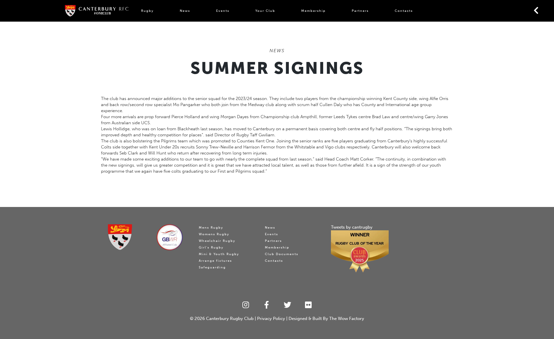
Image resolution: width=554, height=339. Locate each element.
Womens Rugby (214, 234)
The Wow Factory (346, 318)
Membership (313, 11)
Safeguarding (212, 267)
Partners (360, 11)
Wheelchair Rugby (217, 241)
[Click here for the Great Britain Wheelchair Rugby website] (169, 237)
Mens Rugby (211, 227)
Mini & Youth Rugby (219, 254)
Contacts (404, 11)
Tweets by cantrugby (352, 227)
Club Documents (281, 254)
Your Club (265, 11)
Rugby (147, 11)
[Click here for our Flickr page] (308, 305)
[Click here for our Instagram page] (245, 305)
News (185, 11)
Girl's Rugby (211, 247)
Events (222, 11)
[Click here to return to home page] (120, 237)
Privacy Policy (271, 318)
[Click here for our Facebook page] (266, 305)
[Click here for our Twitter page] (287, 305)
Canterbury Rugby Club (230, 318)
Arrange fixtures (215, 261)
